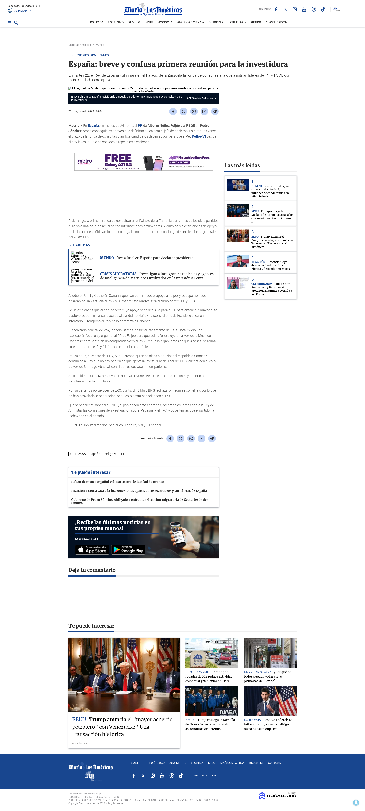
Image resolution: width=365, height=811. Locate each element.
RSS (214, 775)
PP (140, 126)
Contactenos (199, 775)
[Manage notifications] (356, 803)
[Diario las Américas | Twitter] (285, 9)
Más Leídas (177, 763)
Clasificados (276, 22)
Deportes (216, 22)
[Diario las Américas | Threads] (313, 9)
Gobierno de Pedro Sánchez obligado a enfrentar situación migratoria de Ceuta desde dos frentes (139, 501)
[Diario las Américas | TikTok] (323, 9)
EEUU (149, 22)
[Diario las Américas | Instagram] (294, 9)
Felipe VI (199, 136)
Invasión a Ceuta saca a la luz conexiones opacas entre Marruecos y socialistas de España (139, 490)
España (93, 126)
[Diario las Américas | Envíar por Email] (204, 111)
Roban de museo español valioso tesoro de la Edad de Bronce (117, 481)
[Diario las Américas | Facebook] (275, 9)
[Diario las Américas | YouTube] (304, 9)
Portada (96, 22)
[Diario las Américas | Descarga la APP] (93, 550)
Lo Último (116, 22)
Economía (164, 22)
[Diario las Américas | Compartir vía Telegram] (215, 111)
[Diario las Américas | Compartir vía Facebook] (173, 111)
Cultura (237, 22)
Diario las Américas (79, 44)
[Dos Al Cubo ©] (278, 798)
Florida (134, 22)
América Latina (189, 22)
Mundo (255, 22)
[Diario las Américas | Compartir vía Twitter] (183, 111)
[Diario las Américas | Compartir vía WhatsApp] (194, 111)
